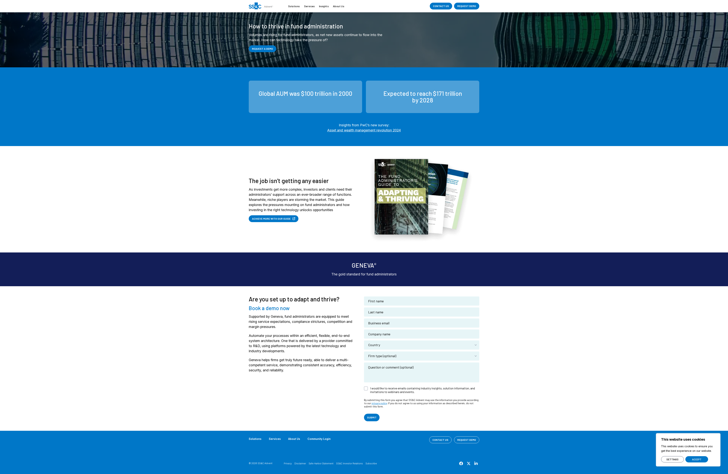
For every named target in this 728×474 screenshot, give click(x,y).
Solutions (294, 6)
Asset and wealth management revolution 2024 (364, 130)
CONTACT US (441, 6)
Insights (324, 6)
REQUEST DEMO (466, 6)
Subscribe (371, 463)
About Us (338, 6)
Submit (372, 417)
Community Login (319, 438)
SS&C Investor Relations (349, 463)
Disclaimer (300, 463)
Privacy (288, 463)
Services (309, 6)
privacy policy (379, 403)
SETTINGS (672, 459)
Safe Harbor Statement (321, 463)
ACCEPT (696, 459)
